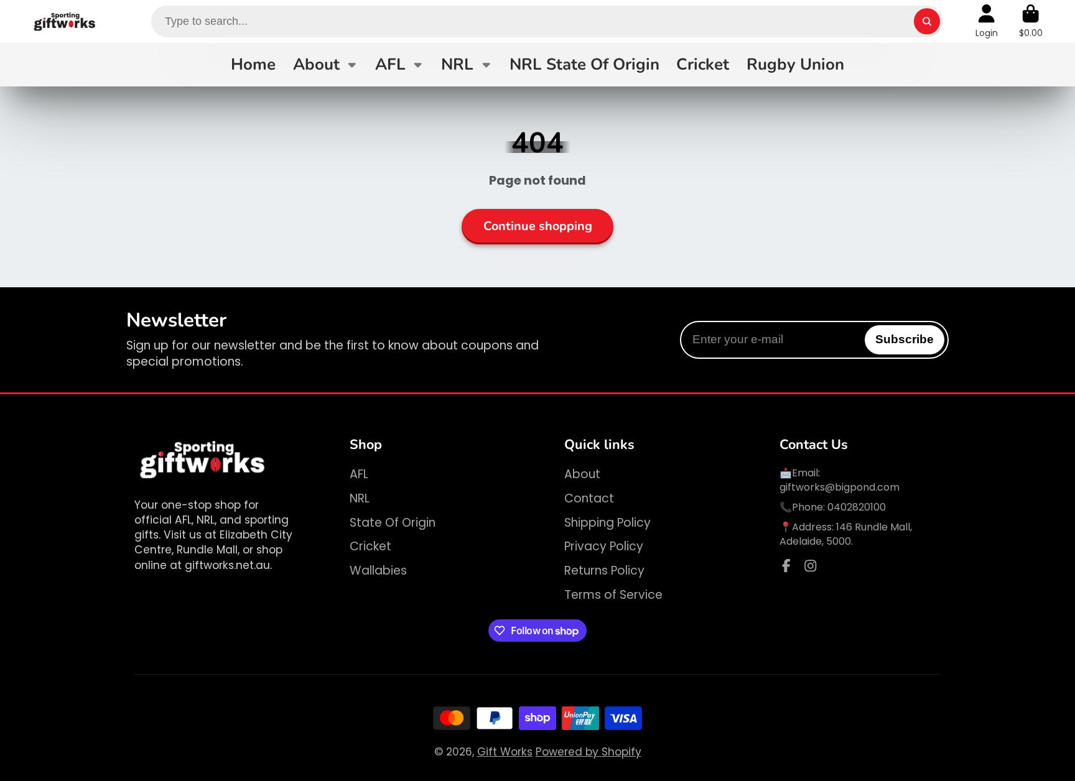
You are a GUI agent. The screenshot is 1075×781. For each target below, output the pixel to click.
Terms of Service (613, 595)
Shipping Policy (607, 523)
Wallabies (378, 571)
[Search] (926, 21)
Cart (1031, 21)
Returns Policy (604, 571)
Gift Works (505, 751)
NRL (457, 64)
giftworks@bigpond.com (839, 487)
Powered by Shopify (588, 751)
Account (986, 21)
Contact (589, 499)
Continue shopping (537, 226)
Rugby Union (795, 64)
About (316, 64)
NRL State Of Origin (584, 64)
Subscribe (904, 339)
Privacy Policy (603, 546)
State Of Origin (392, 523)
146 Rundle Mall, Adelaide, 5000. (845, 534)
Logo (65, 21)
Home (253, 64)
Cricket (702, 64)
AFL (390, 64)
